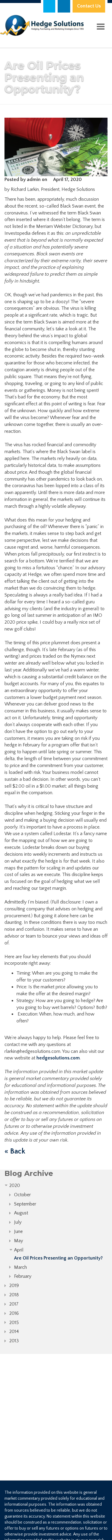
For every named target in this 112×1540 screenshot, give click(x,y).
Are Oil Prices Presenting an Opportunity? (58, 1258)
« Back (14, 1151)
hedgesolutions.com (58, 1058)
